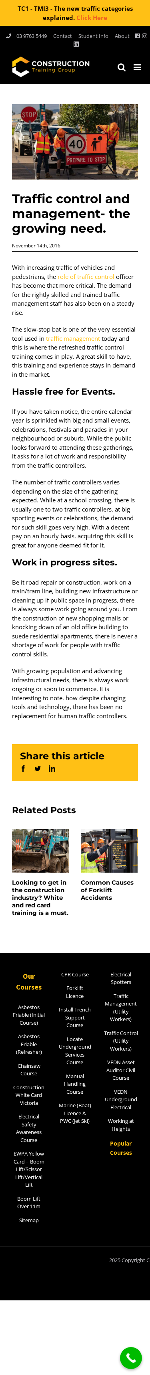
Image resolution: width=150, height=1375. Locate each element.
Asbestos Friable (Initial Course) (29, 1015)
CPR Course (75, 974)
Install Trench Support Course (75, 1017)
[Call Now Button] (131, 1358)
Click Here (91, 18)
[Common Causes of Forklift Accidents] (109, 850)
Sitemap (29, 1220)
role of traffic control (86, 277)
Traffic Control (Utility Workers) (121, 1040)
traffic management (73, 338)
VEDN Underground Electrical (121, 1099)
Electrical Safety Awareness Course (29, 1128)
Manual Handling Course (75, 1084)
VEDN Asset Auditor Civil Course (120, 1070)
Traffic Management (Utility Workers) (121, 1007)
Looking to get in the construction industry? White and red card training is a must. (40, 898)
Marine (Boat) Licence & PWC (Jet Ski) (75, 1113)
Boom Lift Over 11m (28, 1202)
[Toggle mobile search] (122, 67)
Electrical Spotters (120, 978)
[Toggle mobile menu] (138, 67)
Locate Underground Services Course (75, 1050)
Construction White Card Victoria (28, 1095)
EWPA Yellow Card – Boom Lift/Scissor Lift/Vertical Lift (29, 1169)
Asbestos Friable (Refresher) (29, 1044)
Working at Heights (121, 1124)
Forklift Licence (75, 992)
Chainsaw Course (29, 1069)
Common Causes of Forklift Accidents (107, 890)
